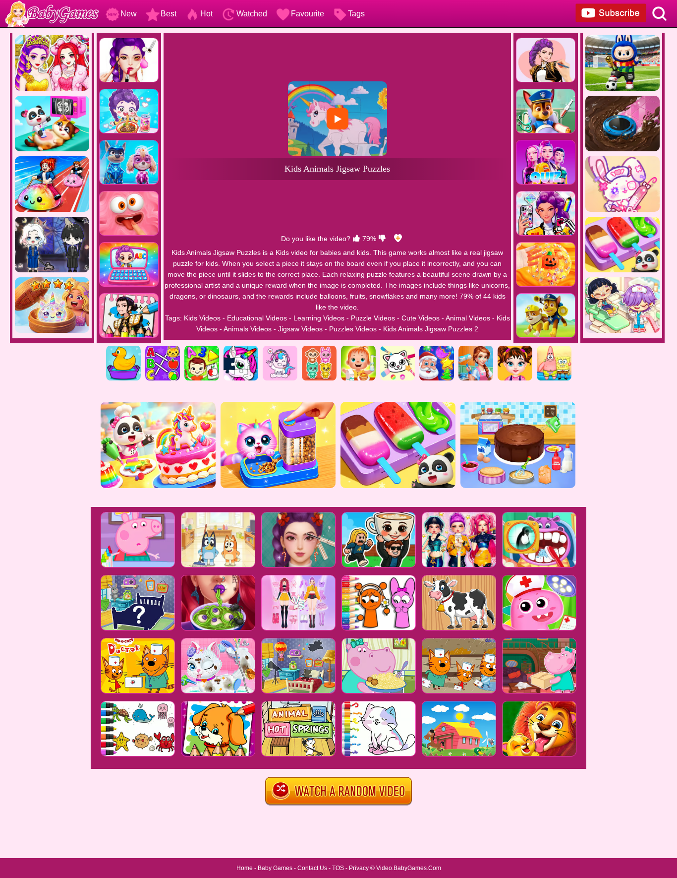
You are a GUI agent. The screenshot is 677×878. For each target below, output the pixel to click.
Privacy (359, 868)
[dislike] (382, 239)
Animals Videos (248, 329)
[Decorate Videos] (476, 349)
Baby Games (275, 868)
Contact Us (312, 868)
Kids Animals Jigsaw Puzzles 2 (430, 329)
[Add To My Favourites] (398, 239)
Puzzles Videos (353, 329)
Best (168, 13)
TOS (338, 868)
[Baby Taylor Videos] (515, 349)
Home (244, 868)
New (128, 13)
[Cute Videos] (280, 349)
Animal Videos (468, 318)
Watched (251, 13)
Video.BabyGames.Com (408, 868)
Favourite (307, 13)
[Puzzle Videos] (241, 349)
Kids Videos (202, 318)
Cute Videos (420, 318)
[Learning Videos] (202, 349)
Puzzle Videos (373, 318)
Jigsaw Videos (300, 329)
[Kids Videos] (123, 349)
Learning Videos (318, 318)
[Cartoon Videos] (554, 349)
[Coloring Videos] (397, 349)
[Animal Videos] (319, 349)
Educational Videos (257, 318)
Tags (356, 13)
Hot (206, 13)
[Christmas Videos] (436, 349)
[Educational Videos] (162, 349)
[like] (356, 239)
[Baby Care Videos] (358, 349)
